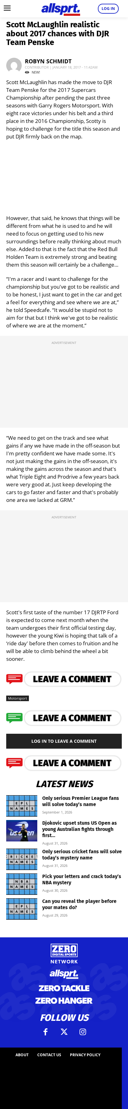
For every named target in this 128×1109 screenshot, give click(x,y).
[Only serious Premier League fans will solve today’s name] (21, 806)
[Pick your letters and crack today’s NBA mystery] (21, 884)
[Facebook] (45, 1032)
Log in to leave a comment (64, 741)
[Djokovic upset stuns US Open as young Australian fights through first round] (21, 830)
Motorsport (17, 698)
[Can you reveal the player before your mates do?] (21, 909)
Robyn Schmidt (48, 61)
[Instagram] (82, 1032)
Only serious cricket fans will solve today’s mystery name (82, 855)
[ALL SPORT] (60, 9)
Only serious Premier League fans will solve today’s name (80, 801)
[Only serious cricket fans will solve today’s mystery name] (21, 859)
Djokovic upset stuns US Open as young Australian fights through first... (79, 829)
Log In (108, 8)
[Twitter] (64, 1032)
